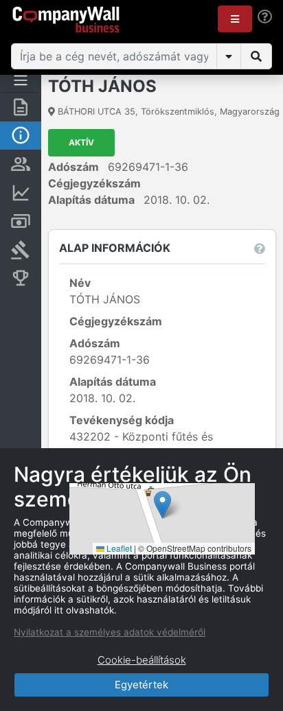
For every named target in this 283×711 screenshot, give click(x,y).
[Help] (265, 16)
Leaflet (118, 548)
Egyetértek (141, 684)
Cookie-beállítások (142, 659)
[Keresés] (256, 56)
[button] (235, 18)
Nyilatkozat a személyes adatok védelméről (109, 632)
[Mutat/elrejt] (228, 56)
